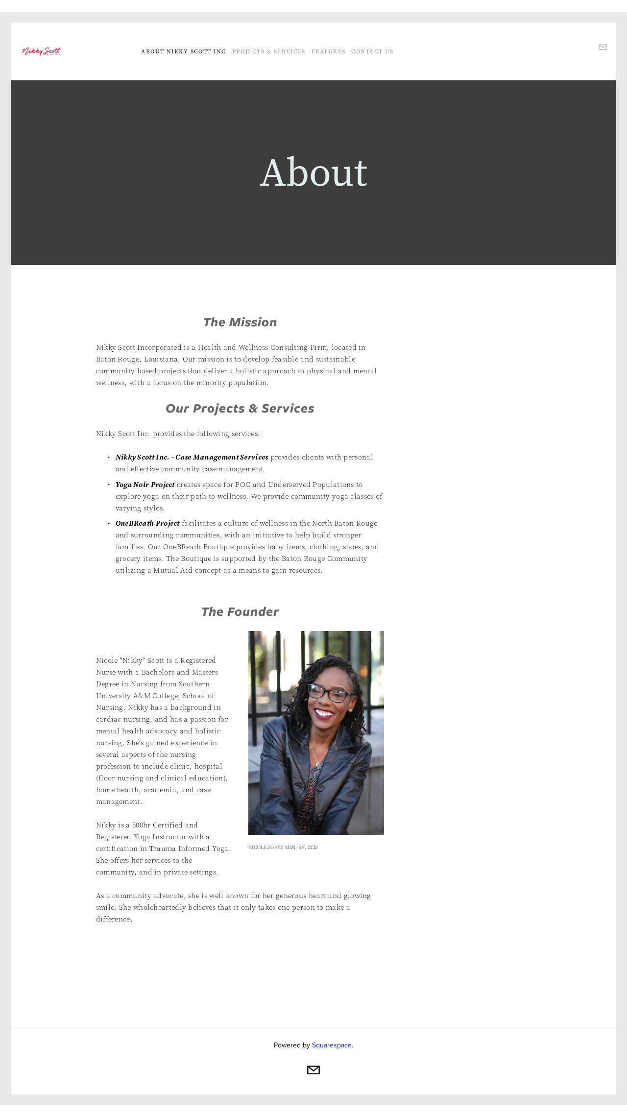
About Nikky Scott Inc (183, 51)
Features (329, 51)
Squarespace (332, 1045)
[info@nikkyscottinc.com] (313, 1070)
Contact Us (372, 51)
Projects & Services (269, 51)
